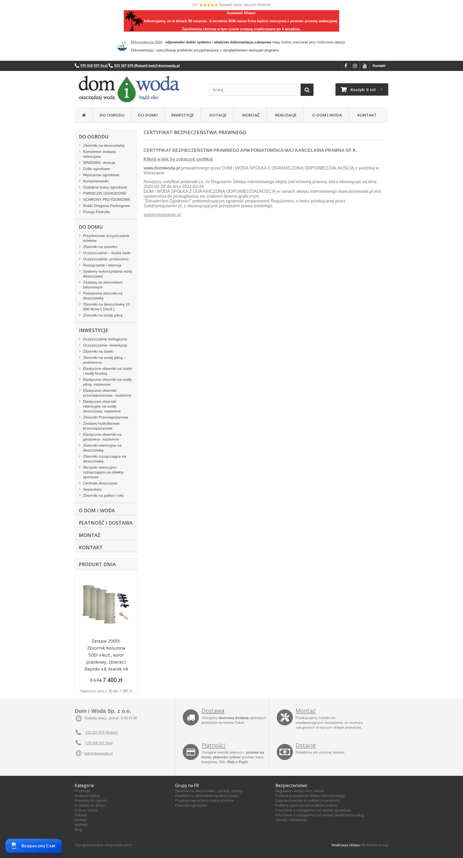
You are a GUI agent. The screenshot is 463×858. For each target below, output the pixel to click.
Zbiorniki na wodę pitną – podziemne (104, 359)
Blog (78, 829)
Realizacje (285, 115)
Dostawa (213, 710)
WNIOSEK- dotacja (99, 162)
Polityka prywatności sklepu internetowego (310, 795)
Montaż (250, 115)
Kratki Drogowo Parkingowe (106, 206)
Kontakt (379, 66)
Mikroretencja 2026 (146, 42)
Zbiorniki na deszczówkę (104, 145)
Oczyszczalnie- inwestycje (105, 345)
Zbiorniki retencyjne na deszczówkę (102, 447)
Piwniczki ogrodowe (191, 805)
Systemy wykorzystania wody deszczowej (107, 273)
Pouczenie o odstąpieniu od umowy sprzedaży (313, 810)
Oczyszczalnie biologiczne (105, 339)
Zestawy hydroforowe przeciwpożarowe (101, 425)
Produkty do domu (90, 805)
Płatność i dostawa (106, 523)
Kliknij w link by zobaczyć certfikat (178, 159)
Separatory (92, 489)
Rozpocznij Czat (38, 845)
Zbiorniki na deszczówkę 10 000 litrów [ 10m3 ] (106, 306)
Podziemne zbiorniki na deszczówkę (102, 295)
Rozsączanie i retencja (102, 265)
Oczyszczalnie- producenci (105, 259)
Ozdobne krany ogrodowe (105, 187)
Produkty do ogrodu (91, 800)
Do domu (148, 115)
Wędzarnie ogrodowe (101, 175)
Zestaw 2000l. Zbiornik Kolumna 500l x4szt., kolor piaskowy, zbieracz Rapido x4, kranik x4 (106, 655)
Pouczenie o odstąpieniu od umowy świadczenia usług (319, 814)
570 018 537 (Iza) (99, 743)
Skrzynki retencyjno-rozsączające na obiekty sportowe (103, 472)
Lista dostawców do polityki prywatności (307, 800)
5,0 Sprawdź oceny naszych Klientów (231, 5)
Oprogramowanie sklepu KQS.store (103, 844)
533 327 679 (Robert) (101, 733)
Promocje (82, 790)
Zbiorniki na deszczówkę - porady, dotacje (209, 790)
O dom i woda (86, 810)
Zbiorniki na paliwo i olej (103, 495)
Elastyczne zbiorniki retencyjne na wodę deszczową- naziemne (102, 406)
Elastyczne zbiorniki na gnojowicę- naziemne (102, 436)
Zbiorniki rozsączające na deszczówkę (104, 458)
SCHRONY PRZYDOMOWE (106, 199)
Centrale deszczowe (100, 483)
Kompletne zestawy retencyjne (99, 154)
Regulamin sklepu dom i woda (299, 790)
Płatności (213, 745)
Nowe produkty (87, 795)
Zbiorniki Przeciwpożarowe (105, 417)
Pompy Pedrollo (96, 212)
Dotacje (217, 115)
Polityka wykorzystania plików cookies (306, 805)
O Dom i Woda (326, 115)
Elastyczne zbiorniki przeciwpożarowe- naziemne (107, 392)
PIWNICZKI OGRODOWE (104, 193)
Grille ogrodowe (96, 169)
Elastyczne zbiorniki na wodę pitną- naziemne (107, 381)
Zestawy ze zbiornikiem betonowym (103, 284)
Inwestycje (182, 115)
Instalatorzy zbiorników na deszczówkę (207, 795)
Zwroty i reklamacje (291, 819)
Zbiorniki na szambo (100, 246)
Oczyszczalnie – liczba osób (106, 253)
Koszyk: (363, 89)
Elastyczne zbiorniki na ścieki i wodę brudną (107, 370)
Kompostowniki (96, 181)
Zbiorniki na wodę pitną (102, 315)
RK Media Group (375, 844)
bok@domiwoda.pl (98, 753)
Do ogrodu (112, 115)
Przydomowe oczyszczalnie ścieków (106, 238)
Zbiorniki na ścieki (98, 351)
